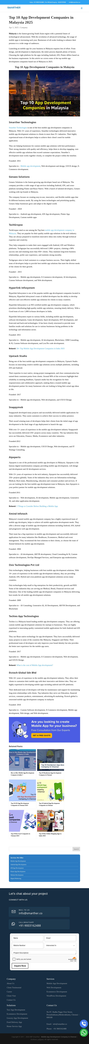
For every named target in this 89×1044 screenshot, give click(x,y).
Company (24, 27)
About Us (10, 983)
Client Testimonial (14, 987)
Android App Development (18, 864)
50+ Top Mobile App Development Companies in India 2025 (40, 348)
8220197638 (62, 2)
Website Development (17, 875)
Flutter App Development (18, 871)
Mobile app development (30, 166)
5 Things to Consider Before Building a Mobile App (37, 506)
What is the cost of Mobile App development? (34, 665)
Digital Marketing (16, 878)
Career (9, 992)
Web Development (54, 987)
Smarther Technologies (18, 128)
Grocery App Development (17, 1018)
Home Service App (14, 1026)
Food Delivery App (14, 1022)
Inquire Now (20, 966)
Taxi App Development (16, 1010)
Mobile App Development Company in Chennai (58, 1037)
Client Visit (11, 996)
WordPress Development (56, 996)
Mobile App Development (18, 861)
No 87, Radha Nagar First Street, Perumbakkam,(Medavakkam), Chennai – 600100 (63, 1014)
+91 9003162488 (39, 2)
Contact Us (11, 1000)
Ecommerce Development (57, 992)
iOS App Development (17, 868)
